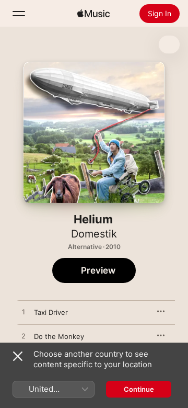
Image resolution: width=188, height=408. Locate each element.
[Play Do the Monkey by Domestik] (23, 336)
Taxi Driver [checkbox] (51, 312)
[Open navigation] (18, 13)
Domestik (94, 234)
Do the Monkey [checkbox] (59, 336)
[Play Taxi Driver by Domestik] (23, 312)
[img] (93, 13)
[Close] (17, 356)
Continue (139, 389)
